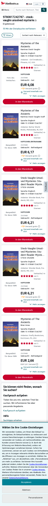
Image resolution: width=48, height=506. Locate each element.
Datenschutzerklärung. (18, 477)
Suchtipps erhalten (12, 420)
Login (37, 4)
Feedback (46, 186)
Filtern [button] (8, 35)
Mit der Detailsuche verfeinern (21, 28)
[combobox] (27, 10)
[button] (37, 96)
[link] (43, 28)
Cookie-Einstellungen (38, 464)
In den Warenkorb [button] (24, 101)
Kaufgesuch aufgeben (14, 410)
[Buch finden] (44, 10)
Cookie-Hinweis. (38, 469)
